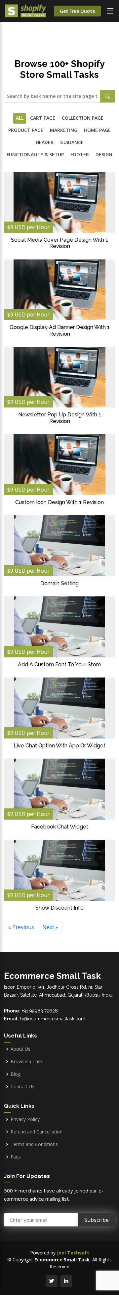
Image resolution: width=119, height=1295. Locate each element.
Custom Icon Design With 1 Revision (59, 502)
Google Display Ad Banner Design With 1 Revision (60, 330)
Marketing (63, 130)
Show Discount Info (59, 908)
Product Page (25, 130)
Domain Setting (59, 583)
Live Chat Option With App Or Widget (59, 745)
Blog (15, 1074)
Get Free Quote (77, 11)
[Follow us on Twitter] (52, 1281)
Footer (79, 154)
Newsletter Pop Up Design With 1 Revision (59, 417)
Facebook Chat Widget (59, 827)
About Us (20, 1049)
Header (45, 142)
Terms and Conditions (34, 1144)
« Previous (21, 927)
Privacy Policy (25, 1119)
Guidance (72, 142)
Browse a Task (27, 1061)
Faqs (16, 1157)
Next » (50, 927)
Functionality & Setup (35, 154)
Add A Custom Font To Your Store (59, 664)
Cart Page (42, 118)
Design (104, 154)
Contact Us (22, 1086)
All (19, 118)
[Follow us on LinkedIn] (66, 1281)
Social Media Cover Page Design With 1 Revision (59, 243)
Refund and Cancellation (36, 1131)
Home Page (97, 130)
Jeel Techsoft (73, 1253)
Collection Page (82, 118)
